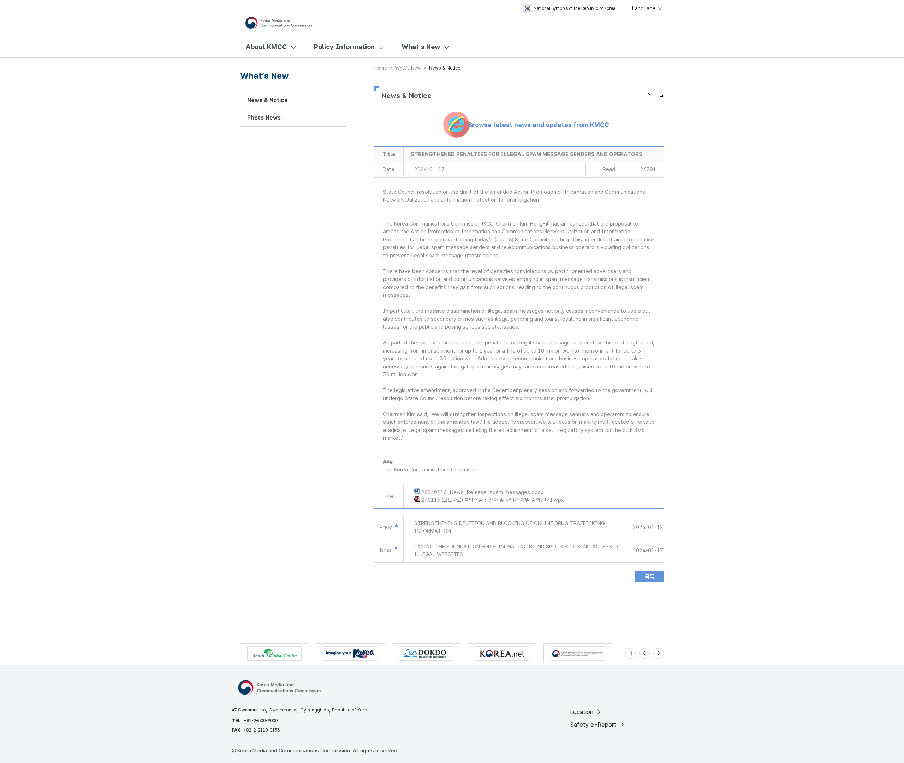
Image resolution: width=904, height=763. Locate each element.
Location (582, 711)
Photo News (264, 117)
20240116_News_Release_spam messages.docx (482, 492)
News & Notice (267, 100)
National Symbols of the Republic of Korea (574, 8)
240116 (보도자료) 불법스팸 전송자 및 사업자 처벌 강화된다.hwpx (492, 500)
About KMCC (266, 47)
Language (644, 8)
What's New (421, 47)
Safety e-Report (594, 724)
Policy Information (344, 47)
